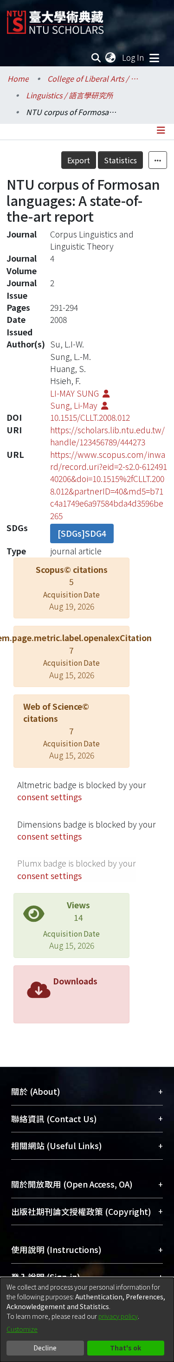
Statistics (120, 160)
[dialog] (87, 1320)
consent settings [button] (49, 797)
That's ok (125, 1347)
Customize (22, 1329)
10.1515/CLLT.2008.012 (90, 417)
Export (78, 160)
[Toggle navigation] (154, 57)
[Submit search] (96, 57)
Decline (45, 1347)
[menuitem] (110, 57)
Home (18, 78)
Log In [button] (133, 57)
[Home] (55, 19)
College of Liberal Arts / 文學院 (93, 78)
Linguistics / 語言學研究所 (69, 95)
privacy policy (118, 1316)
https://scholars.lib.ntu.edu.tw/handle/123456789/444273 (107, 436)
